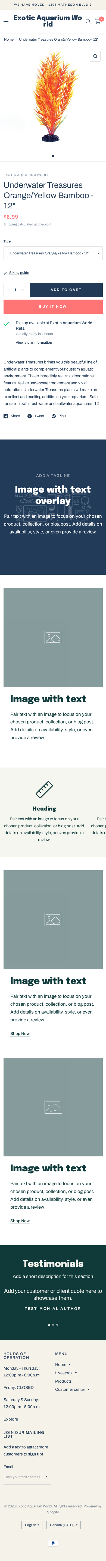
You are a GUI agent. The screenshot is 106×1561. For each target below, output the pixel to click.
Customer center (70, 1389)
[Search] (88, 22)
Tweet (39, 416)
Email (8, 1467)
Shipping (10, 224)
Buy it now (53, 307)
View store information (34, 343)
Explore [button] (11, 1419)
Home (9, 39)
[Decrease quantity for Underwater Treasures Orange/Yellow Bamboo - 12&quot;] (8, 290)
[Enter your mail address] (45, 1477)
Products (63, 1381)
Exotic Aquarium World (48, 21)
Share (15, 416)
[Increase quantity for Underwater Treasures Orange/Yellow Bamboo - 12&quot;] (23, 290)
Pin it (62, 416)
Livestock (64, 1373)
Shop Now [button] (20, 1033)
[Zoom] (95, 56)
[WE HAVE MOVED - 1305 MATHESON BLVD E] (53, 4)
